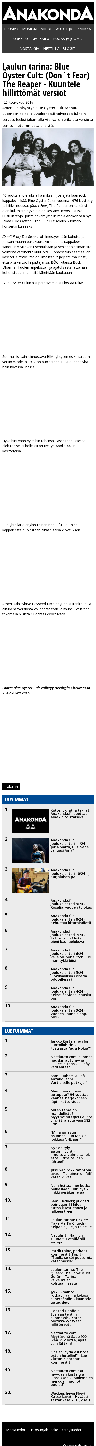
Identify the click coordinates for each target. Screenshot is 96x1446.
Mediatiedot (15, 1429)
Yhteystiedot (71, 1429)
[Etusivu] (48, 18)
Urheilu (20, 38)
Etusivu (11, 28)
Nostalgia (29, 48)
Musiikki (29, 28)
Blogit (69, 48)
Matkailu (40, 38)
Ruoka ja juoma (67, 38)
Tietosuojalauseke (43, 1429)
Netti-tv (51, 48)
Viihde (46, 28)
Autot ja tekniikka (73, 28)
